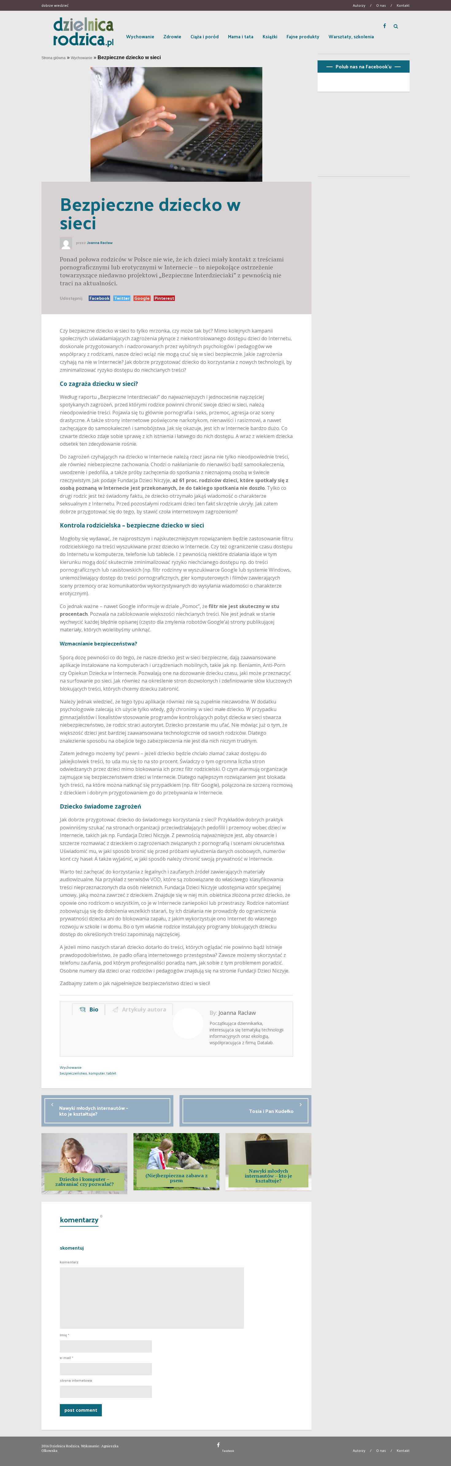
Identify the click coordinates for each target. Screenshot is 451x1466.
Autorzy (359, 5)
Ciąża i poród (205, 36)
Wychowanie (140, 36)
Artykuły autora (142, 1009)
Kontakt (403, 5)
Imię (64, 1335)
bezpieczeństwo (73, 1073)
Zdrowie (172, 36)
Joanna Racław (100, 243)
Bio (92, 1009)
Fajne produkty (303, 36)
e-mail (66, 1358)
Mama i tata (240, 36)
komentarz (69, 1262)
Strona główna (53, 58)
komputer (97, 1073)
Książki (270, 36)
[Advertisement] (364, 136)
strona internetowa (76, 1380)
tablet (111, 1073)
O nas (381, 5)
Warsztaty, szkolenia (351, 36)
